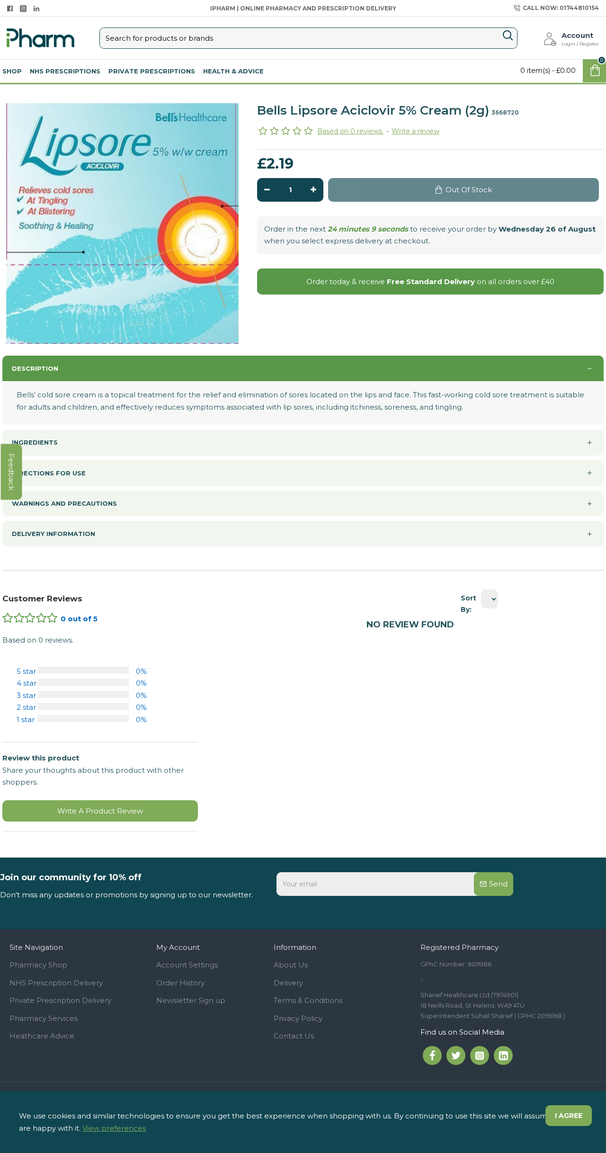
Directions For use (49, 473)
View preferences (114, 1128)
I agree (568, 1115)
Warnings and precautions (64, 503)
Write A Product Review (100, 810)
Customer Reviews (42, 598)
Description (35, 368)
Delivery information (53, 533)
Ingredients (35, 442)
